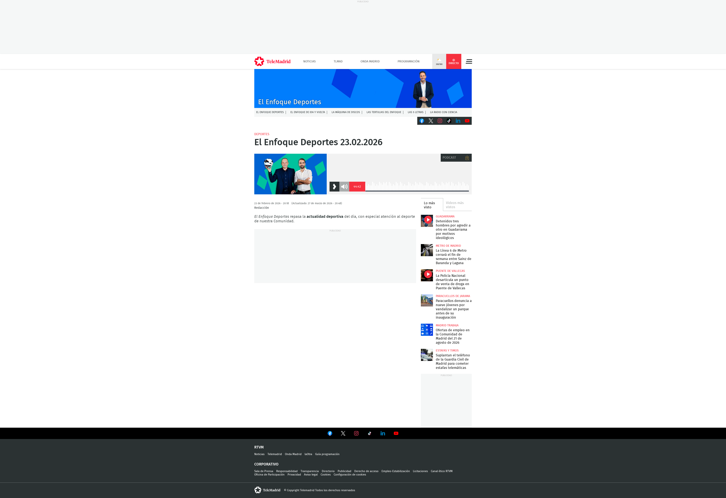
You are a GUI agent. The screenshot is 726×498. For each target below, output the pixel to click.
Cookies (326, 474)
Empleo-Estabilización (396, 471)
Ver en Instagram (356, 433)
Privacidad (294, 474)
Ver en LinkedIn (383, 433)
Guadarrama (445, 216)
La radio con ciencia (443, 112)
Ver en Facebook (330, 434)
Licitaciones (420, 471)
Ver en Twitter (343, 434)
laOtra (308, 454)
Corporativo (266, 464)
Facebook (421, 121)
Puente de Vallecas (450, 270)
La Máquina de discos (346, 112)
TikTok (449, 121)
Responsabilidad (287, 471)
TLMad (338, 61)
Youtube (467, 121)
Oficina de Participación (269, 474)
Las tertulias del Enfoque (384, 112)
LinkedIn (458, 121)
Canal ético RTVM (442, 471)
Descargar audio (467, 158)
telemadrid (267, 490)
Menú (468, 61)
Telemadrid (275, 454)
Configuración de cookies (350, 474)
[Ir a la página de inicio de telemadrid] (272, 61)
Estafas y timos (447, 350)
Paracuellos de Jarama (453, 296)
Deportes (261, 134)
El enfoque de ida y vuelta (307, 112)
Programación (409, 61)
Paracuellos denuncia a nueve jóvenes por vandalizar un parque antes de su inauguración (427, 300)
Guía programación (327, 454)
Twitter (430, 121)
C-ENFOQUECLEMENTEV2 (363, 88)
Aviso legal (311, 474)
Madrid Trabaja (447, 325)
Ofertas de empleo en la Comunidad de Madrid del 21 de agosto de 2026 (427, 330)
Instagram (439, 121)
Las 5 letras (416, 112)
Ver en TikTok (369, 434)
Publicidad (344, 471)
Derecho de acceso (366, 471)
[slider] (417, 191)
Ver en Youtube (396, 433)
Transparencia (310, 471)
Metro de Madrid (448, 245)
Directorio (328, 471)
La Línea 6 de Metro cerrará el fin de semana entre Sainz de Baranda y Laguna (427, 250)
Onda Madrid (370, 61)
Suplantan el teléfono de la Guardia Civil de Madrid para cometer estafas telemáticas (427, 355)
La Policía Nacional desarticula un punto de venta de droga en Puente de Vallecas (427, 275)
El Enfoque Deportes (270, 112)
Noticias (309, 61)
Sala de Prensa (263, 471)
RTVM (259, 447)
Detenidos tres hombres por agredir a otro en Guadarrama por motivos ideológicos (427, 221)
